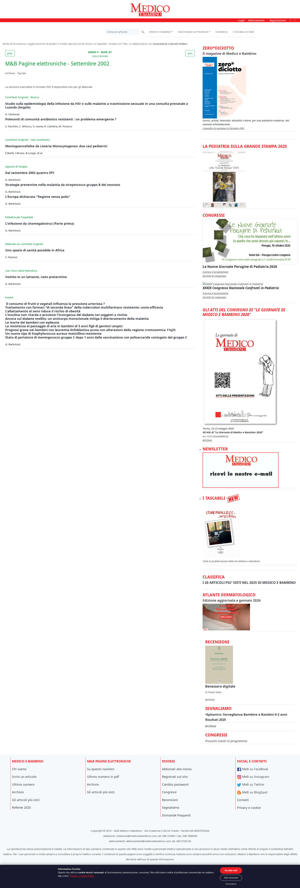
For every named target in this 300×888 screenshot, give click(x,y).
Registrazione (278, 20)
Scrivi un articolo (24, 777)
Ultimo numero (23, 784)
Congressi (221, 31)
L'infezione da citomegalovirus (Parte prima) (39, 223)
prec (9, 53)
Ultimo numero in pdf (103, 777)
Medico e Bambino (160, 31)
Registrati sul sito (175, 777)
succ (190, 53)
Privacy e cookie (249, 808)
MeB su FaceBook (254, 769)
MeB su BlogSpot (254, 792)
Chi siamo (19, 769)
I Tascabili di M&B (243, 31)
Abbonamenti (256, 20)
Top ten (21, 73)
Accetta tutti (231, 870)
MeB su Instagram (255, 777)
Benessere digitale (220, 686)
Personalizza (231, 884)
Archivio (10, 73)
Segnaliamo (170, 807)
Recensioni (170, 800)
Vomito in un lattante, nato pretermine (36, 277)
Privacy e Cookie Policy (82, 876)
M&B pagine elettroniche (193, 31)
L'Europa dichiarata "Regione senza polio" (37, 197)
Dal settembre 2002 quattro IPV (29, 173)
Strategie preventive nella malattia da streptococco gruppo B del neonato (62, 185)
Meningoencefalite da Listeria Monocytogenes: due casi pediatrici (56, 146)
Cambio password (175, 784)
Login (241, 20)
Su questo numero (100, 769)
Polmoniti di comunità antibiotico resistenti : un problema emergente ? (60, 119)
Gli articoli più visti (26, 800)
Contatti (243, 800)
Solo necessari (231, 878)
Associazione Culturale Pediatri (170, 43)
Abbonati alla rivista (176, 769)
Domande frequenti (176, 815)
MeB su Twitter (252, 784)
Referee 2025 (21, 807)
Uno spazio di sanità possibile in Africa (34, 250)
